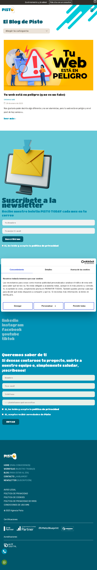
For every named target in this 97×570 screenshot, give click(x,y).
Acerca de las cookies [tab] (80, 269)
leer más (9, 118)
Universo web (9, 99)
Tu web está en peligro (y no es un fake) (34, 94)
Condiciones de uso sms (16, 505)
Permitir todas (79, 306)
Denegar (17, 306)
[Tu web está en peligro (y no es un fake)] (48, 65)
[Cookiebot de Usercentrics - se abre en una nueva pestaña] (83, 262)
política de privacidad (45, 246)
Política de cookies (14, 497)
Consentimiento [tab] (17, 269)
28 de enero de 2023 (14, 103)
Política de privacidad (16, 493)
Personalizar (47, 306)
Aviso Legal (10, 489)
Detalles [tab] (48, 269)
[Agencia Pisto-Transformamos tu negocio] (8, 9)
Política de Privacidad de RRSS (20, 501)
